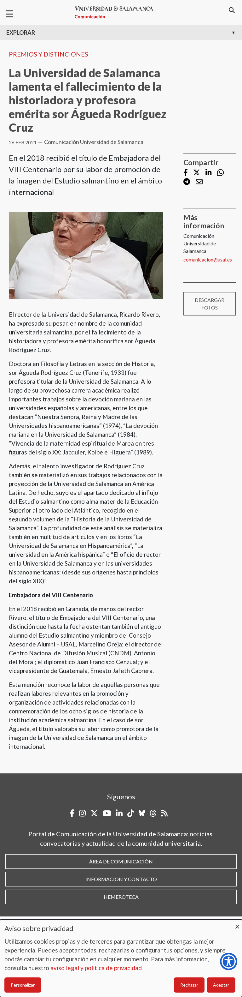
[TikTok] (130, 813)
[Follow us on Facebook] (185, 173)
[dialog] (121, 958)
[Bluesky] (142, 813)
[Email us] (199, 182)
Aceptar (221, 985)
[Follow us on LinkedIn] (208, 173)
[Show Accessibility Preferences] (228, 961)
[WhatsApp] (220, 173)
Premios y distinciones (48, 54)
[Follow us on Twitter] (196, 173)
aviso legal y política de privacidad (96, 967)
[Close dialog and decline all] (237, 924)
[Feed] (164, 813)
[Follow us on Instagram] (82, 813)
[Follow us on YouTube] (107, 813)
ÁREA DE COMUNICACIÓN (121, 861)
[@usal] (153, 813)
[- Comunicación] (116, 12)
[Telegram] (186, 182)
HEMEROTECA (121, 897)
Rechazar (189, 985)
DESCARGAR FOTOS (209, 303)
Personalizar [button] (23, 985)
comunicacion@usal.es (207, 259)
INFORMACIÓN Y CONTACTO (121, 879)
